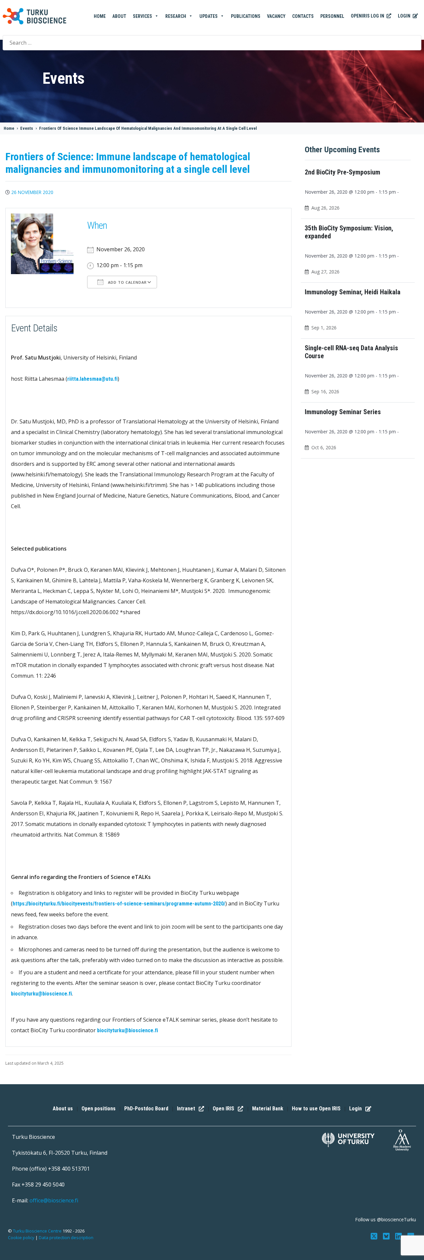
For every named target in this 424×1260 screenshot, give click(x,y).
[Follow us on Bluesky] (387, 1235)
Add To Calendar (127, 282)
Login (404, 16)
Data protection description (66, 1237)
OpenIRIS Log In (368, 16)
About (119, 16)
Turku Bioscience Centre (38, 1231)
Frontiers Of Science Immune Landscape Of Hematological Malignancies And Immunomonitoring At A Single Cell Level (148, 128)
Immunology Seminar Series (343, 412)
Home (100, 16)
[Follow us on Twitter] (375, 1235)
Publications (245, 16)
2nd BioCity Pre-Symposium (342, 172)
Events (26, 128)
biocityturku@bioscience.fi (41, 994)
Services (142, 16)
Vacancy (276, 16)
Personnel (332, 16)
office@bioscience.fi (53, 1200)
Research (175, 16)
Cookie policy (21, 1237)
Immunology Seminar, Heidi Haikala (352, 292)
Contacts (303, 16)
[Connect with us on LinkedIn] (399, 1235)
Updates (208, 16)
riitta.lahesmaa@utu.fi (92, 379)
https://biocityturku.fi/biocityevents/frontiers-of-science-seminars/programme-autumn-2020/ (119, 903)
